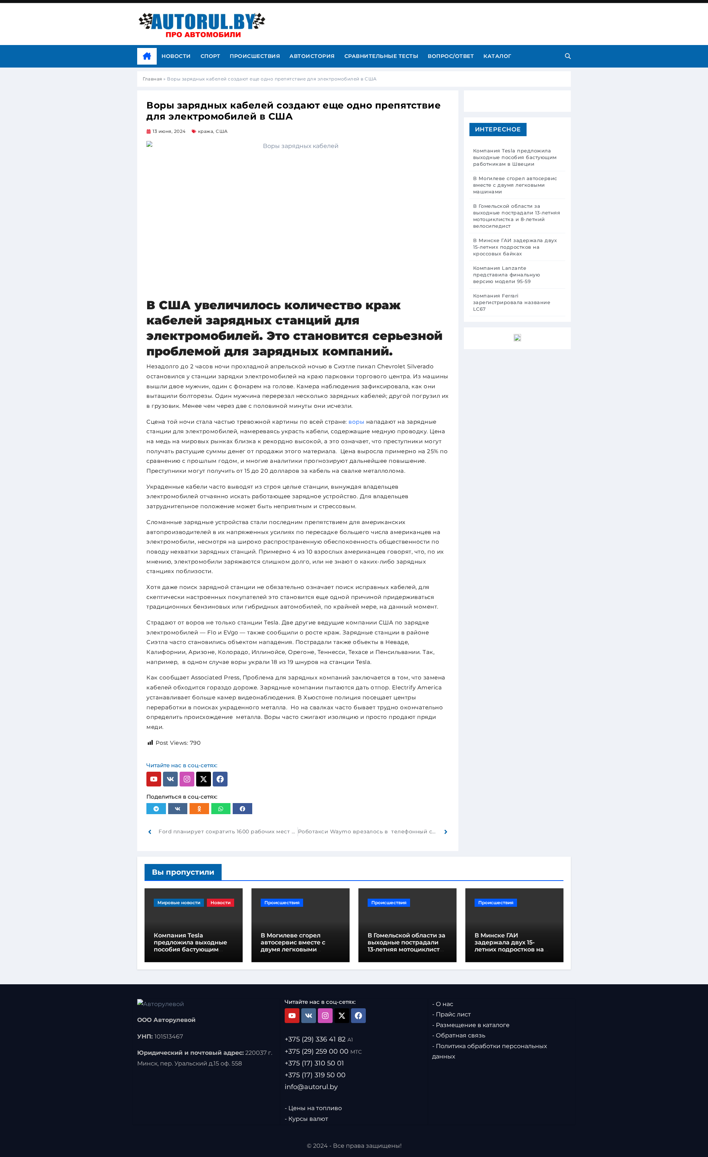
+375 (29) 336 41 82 (319, 1040)
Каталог (497, 56)
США (222, 131)
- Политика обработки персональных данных (489, 1051)
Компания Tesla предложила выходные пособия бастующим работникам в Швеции (190, 946)
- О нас (442, 1004)
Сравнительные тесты (381, 56)
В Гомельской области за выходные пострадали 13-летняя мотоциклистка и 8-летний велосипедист (407, 946)
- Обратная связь (458, 1035)
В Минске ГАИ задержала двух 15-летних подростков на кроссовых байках (509, 946)
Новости (176, 56)
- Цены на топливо (313, 1108)
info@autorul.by (311, 1087)
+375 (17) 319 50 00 (315, 1075)
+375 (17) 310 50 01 (314, 1063)
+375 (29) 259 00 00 (323, 1051)
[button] (156, 808)
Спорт (211, 56)
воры (356, 421)
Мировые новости (178, 902)
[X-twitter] (203, 779)
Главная (152, 79)
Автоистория (312, 56)
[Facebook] (220, 779)
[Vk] (170, 779)
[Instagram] (187, 779)
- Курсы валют (306, 1118)
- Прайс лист (451, 1014)
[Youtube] (153, 779)
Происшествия (255, 56)
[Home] (147, 56)
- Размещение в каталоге (471, 1025)
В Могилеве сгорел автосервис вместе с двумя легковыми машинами (293, 946)
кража (206, 131)
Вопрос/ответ (451, 56)
